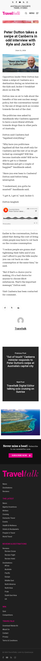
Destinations (7, 488)
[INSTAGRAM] (27, 2)
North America (10, 584)
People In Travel (9, 533)
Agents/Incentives (10, 507)
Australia (8, 569)
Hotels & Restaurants (11, 529)
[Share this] (5, 307)
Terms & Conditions (10, 640)
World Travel (7, 537)
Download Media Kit (10, 626)
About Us (6, 629)
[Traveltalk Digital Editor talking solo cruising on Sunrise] (21, 387)
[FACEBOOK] (16, 2)
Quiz (4, 611)
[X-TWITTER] (13, 2)
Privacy (5, 637)
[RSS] (23, 2)
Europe (7, 577)
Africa (7, 566)
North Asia (9, 588)
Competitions (8, 615)
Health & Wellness (10, 525)
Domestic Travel (9, 518)
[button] (33, 13)
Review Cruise (10, 551)
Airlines (5, 511)
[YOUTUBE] (20, 2)
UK (6, 599)
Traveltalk (20, 328)
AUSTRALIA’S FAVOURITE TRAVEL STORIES (20, 7)
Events (5, 522)
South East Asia (11, 595)
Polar (7, 592)
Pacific (7, 573)
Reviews (6, 491)
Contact (5, 633)
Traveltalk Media (7, 230)
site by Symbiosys (25, 652)
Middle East (9, 580)
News (5, 484)
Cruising (6, 514)
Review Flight (10, 555)
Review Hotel (10, 559)
